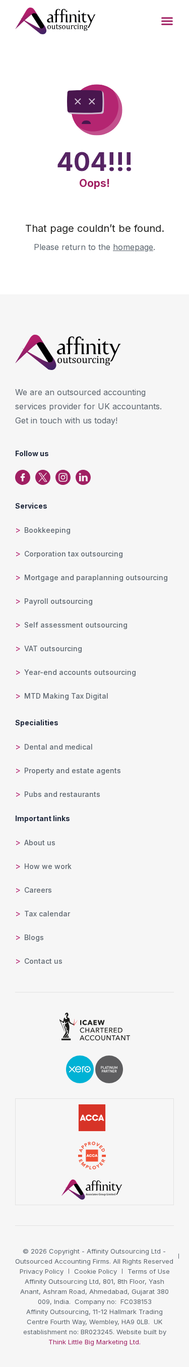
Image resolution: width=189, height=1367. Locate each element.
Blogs (34, 937)
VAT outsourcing (53, 648)
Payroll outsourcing (58, 601)
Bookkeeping (47, 530)
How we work (48, 866)
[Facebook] (22, 477)
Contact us (43, 961)
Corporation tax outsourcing (73, 553)
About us (39, 842)
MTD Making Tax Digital (66, 696)
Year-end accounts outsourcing (80, 672)
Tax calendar (47, 913)
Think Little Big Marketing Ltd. (94, 1342)
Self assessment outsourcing (76, 624)
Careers (38, 890)
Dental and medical (58, 746)
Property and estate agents (72, 770)
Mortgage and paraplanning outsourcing (96, 577)
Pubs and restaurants (62, 794)
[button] (167, 21)
